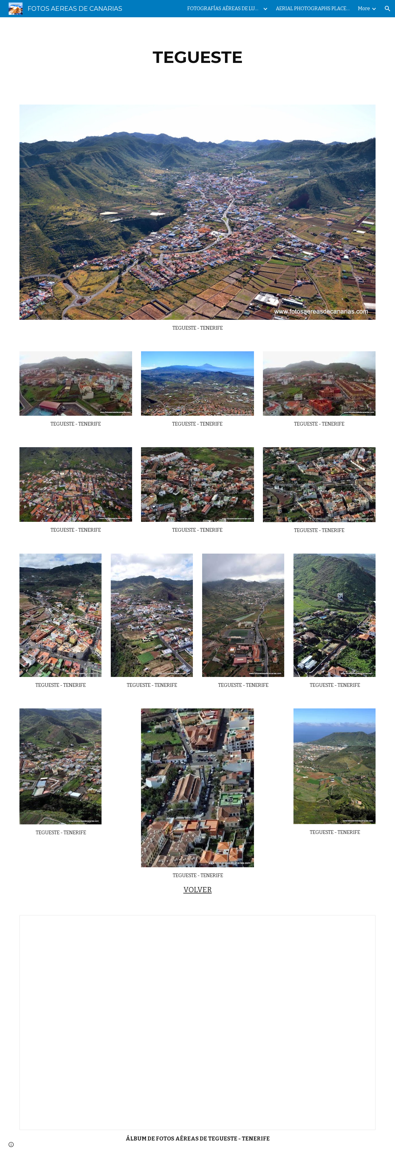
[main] (197, 57)
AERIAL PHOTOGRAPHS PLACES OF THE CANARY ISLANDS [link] (313, 8)
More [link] (364, 8)
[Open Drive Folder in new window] (364, 923)
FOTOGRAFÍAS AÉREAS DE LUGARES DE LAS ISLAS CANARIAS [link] (224, 8)
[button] (387, 8)
